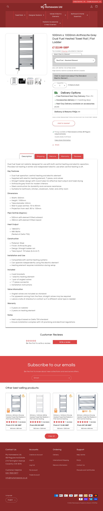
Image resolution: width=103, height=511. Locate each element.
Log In (31, 460)
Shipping (64, 51)
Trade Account (34, 475)
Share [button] (57, 145)
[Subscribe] (68, 378)
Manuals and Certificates (86, 470)
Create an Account (36, 455)
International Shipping (61, 460)
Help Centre (81, 455)
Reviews (77, 156)
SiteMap (94, 503)
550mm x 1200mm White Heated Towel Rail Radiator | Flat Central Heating (39, 417)
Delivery (56, 455)
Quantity (60, 83)
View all (51, 436)
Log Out (32, 465)
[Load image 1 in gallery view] (14, 81)
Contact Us (81, 465)
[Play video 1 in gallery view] (22, 81)
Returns (52, 156)
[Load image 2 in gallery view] (30, 81)
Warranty (65, 156)
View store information (63, 140)
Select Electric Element (62, 54)
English (10, 500)
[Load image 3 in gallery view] (38, 81)
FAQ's (79, 460)
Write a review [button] (64, 342)
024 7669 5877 (12, 473)
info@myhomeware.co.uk (16, 478)
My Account (33, 470)
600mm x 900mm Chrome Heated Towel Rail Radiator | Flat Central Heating (16, 417)
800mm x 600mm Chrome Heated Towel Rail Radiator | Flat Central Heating (87, 417)
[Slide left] (8, 81)
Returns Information (60, 465)
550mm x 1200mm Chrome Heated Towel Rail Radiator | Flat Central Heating (63, 417)
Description (27, 156)
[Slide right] (44, 81)
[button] (8, 6)
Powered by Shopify (85, 503)
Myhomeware (76, 503)
